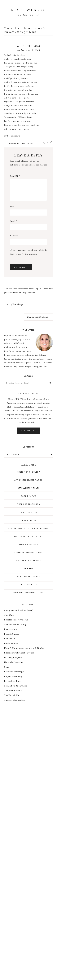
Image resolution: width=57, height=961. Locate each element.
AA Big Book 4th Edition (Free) (18, 610)
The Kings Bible (12, 695)
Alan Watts (9, 615)
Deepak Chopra (11, 634)
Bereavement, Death (29, 488)
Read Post (28, 431)
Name (13, 206)
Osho (6, 667)
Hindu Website (11, 643)
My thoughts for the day (28, 536)
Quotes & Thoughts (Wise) (29, 552)
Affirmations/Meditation (28, 480)
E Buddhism (9, 639)
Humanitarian (28, 520)
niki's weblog (28, 10)
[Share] (42, 142)
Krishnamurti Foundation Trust (19, 653)
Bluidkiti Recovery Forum (16, 620)
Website (14, 236)
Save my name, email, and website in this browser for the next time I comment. (28, 254)
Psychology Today (13, 681)
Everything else (28, 512)
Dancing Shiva (10, 629)
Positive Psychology (14, 672)
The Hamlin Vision (13, 690)
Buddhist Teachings (28, 504)
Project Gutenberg (13, 676)
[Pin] (50, 142)
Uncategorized (28, 584)
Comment (15, 176)
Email (13, 221)
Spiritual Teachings (28, 576)
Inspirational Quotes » (38, 317)
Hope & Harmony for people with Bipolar (24, 648)
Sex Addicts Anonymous (15, 686)
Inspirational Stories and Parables (28, 528)
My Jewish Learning (13, 662)
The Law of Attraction (14, 700)
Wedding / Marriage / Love (28, 592)
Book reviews (28, 496)
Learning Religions (13, 657)
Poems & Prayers (39, 144)
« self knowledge (15, 304)
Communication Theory (15, 624)
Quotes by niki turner (28, 560)
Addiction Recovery (28, 472)
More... (47, 367)
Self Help (28, 568)
